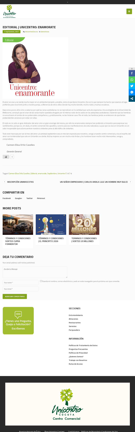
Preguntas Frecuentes (78, 349)
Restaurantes (75, 322)
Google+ (18, 198)
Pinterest (41, 198)
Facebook (7, 198)
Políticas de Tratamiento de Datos (83, 345)
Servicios (72, 326)
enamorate (42, 173)
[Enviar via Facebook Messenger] (132, 92)
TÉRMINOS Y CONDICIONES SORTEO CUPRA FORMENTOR (17, 241)
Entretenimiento (76, 315)
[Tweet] (132, 86)
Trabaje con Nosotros (78, 360)
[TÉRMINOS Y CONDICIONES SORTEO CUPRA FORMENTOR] (18, 224)
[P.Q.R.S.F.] (18, 320)
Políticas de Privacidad (78, 352)
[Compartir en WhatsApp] (132, 79)
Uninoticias (45, 31)
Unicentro (61, 173)
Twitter (29, 198)
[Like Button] (6, 157)
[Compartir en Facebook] (132, 73)
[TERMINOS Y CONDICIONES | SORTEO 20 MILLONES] (84, 224)
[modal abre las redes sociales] (132, 98)
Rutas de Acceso (76, 363)
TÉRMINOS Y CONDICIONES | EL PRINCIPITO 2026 (51, 240)
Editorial (34, 173)
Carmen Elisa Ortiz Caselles (19, 173)
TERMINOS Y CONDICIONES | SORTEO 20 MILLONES (84, 240)
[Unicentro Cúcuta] (67, 404)
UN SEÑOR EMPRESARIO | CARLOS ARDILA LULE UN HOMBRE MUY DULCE (94, 181)
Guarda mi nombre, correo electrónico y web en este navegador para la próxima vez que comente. (81, 281)
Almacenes (73, 318)
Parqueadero (74, 330)
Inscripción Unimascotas (20, 181)
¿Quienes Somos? (76, 356)
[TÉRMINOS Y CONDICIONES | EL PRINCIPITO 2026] (51, 224)
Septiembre (52, 173)
